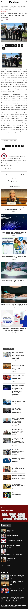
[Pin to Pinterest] (15, 45)
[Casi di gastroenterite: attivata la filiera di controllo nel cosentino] (14, 270)
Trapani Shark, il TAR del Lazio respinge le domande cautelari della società (18, 377)
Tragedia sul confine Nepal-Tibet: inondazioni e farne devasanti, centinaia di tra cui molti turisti (18, 441)
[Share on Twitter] (12, 45)
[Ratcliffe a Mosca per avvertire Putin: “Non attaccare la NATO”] (7, 432)
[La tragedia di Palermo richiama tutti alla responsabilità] (14, 245)
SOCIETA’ (21, 517)
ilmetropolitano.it (4, 6)
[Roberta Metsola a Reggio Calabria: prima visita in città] (7, 452)
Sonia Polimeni (11, 558)
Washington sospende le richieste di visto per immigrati (18, 468)
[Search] (26, 2)
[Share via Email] (3, 48)
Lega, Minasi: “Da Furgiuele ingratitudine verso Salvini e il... (17, 583)
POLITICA (21, 513)
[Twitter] (6, 600)
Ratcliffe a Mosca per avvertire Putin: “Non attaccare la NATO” (18, 431)
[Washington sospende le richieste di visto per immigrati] (7, 469)
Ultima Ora (4, 572)
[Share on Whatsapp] (22, 45)
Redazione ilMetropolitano (17, 154)
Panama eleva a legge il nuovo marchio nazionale (18, 460)
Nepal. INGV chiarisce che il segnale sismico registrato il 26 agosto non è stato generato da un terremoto (18, 355)
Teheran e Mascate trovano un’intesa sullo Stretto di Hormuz (18, 486)
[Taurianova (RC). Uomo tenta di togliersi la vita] (7, 402)
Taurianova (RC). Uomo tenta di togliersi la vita (18, 400)
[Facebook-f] (2, 600)
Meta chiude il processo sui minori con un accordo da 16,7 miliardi (18, 477)
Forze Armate (5, 140)
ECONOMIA (21, 515)
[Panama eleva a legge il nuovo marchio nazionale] (7, 460)
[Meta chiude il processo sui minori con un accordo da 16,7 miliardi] (7, 477)
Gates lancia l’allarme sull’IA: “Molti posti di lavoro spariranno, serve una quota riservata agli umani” (18, 421)
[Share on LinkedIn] (19, 45)
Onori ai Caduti (13, 140)
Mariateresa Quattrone (13, 545)
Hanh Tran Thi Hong (12, 535)
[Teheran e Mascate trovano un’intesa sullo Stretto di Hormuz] (7, 486)
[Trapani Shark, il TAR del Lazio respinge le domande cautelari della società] (7, 377)
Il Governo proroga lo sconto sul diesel (18, 493)
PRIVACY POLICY (6, 565)
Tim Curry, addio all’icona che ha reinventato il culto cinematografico (17, 410)
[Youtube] (9, 600)
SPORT (12, 515)
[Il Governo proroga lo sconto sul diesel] (7, 495)
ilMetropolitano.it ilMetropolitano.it (11, 554)
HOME (4, 513)
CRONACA (12, 513)
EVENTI (13, 517)
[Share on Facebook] (9, 45)
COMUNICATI (12, 6)
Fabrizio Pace (10, 530)
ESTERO (5, 515)
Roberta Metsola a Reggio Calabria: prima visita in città (18, 451)
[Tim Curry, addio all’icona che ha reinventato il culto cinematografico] (7, 410)
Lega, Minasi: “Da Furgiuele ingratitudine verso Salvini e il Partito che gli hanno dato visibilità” (18, 366)
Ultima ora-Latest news (20, 519)
